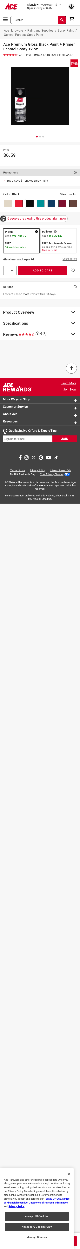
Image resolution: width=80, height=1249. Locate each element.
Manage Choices (37, 1237)
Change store (70, 259)
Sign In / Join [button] (49, 250)
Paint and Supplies (40, 30)
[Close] (68, 1174)
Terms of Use (17, 470)
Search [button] (19, 19)
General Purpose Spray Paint (23, 35)
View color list (68, 194)
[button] (40, 95)
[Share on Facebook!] (20, 457)
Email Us (46, 498)
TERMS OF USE (52, 1198)
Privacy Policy (37, 470)
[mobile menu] (5, 19)
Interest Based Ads (60, 470)
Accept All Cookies (37, 1216)
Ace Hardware (14, 30)
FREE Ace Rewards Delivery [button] (57, 243)
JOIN (64, 439)
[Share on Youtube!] (48, 457)
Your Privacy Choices (51, 474)
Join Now (69, 389)
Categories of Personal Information (48, 1202)
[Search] (62, 20)
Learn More (68, 383)
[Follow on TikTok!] (56, 457)
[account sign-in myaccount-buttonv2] (71, 6)
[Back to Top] (71, 368)
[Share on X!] (33, 457)
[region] (37, 1208)
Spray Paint (66, 30)
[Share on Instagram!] (26, 457)
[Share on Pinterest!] (41, 457)
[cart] (73, 19)
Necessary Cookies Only (37, 1226)
